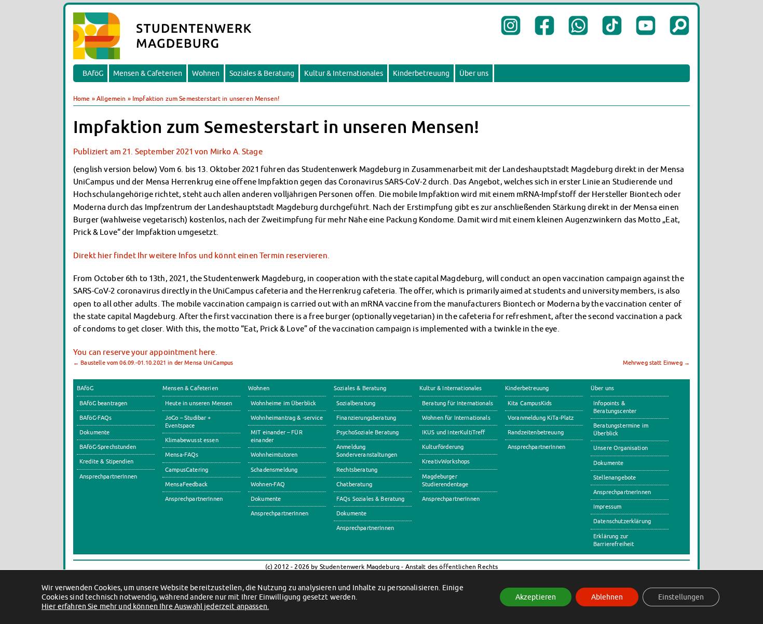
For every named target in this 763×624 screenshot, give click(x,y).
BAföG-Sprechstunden (107, 447)
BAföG (93, 73)
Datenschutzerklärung (622, 521)
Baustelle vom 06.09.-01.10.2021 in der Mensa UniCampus (153, 363)
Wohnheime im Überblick (283, 403)
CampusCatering (186, 470)
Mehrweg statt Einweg (656, 363)
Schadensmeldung (274, 470)
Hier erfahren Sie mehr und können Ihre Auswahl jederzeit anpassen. (155, 606)
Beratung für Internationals (457, 403)
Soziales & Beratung (261, 73)
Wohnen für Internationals (456, 418)
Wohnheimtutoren (274, 455)
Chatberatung (354, 484)
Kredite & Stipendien (106, 461)
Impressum (607, 506)
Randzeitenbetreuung (536, 432)
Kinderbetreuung (421, 73)
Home (81, 98)
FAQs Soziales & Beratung (370, 499)
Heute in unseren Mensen (199, 403)
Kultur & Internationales (343, 73)
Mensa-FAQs (182, 455)
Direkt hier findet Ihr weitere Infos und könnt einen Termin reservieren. (201, 255)
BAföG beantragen (103, 403)
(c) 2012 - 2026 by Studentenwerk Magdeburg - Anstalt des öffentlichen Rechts (381, 566)
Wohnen (206, 73)
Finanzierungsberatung (366, 418)
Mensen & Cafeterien (147, 73)
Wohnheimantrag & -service (287, 418)
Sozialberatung (355, 403)
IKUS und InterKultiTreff (453, 432)
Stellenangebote (614, 477)
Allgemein (111, 98)
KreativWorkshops (446, 461)
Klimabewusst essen (192, 440)
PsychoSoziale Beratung (367, 432)
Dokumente (94, 432)
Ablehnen (607, 597)
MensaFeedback (186, 484)
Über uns (473, 73)
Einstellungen (681, 597)
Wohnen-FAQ (268, 484)
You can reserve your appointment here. (145, 351)
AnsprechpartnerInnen (108, 476)
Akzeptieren (535, 597)
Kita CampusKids (530, 403)
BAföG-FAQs (95, 418)
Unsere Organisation (620, 448)
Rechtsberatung (356, 470)
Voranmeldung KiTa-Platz (541, 418)
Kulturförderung (443, 447)
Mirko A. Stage (236, 151)
